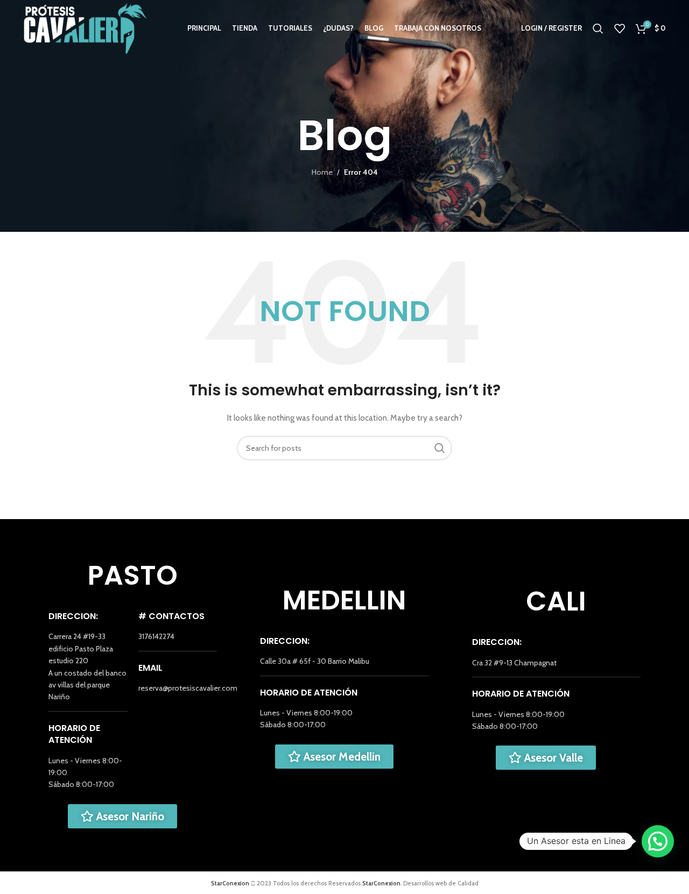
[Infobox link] (88, 666)
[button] (658, 841)
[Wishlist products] (619, 28)
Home (322, 172)
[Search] (598, 28)
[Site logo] (85, 27)
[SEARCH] (439, 448)
